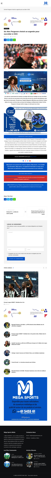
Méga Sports (33, 156)
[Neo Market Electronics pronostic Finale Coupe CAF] (7, 464)
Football (36, 461)
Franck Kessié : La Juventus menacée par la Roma (23, 362)
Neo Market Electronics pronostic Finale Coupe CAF (17, 466)
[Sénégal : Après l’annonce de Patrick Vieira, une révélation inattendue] (7, 353)
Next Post (41, 209)
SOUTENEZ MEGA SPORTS (25, 173)
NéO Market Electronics (11, 177)
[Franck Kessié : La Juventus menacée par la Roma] (7, 362)
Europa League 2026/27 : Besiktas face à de (14, 302)
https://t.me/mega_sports (25, 188)
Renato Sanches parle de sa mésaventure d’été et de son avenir (38, 213)
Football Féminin (38, 453)
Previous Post (11, 210)
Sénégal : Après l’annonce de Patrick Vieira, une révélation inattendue (28, 353)
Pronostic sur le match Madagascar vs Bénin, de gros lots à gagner (17, 458)
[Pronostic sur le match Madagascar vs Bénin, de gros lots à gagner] (7, 456)
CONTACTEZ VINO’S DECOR (25, 136)
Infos (13, 454)
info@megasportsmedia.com (36, 435)
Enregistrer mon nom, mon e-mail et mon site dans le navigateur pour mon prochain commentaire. (25, 254)
